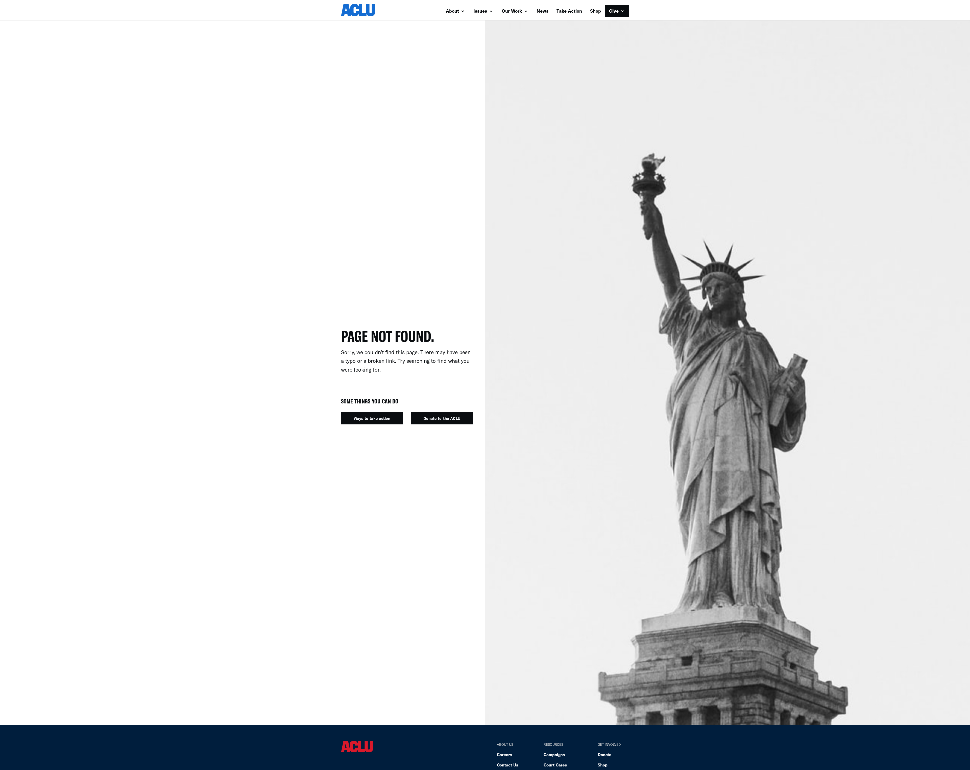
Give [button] (614, 11)
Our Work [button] (512, 11)
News (542, 11)
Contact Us (507, 764)
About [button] (453, 11)
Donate (604, 754)
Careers (504, 754)
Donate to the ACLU (441, 418)
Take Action (569, 11)
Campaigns (554, 754)
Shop (595, 11)
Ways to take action (372, 418)
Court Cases (555, 764)
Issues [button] (480, 11)
